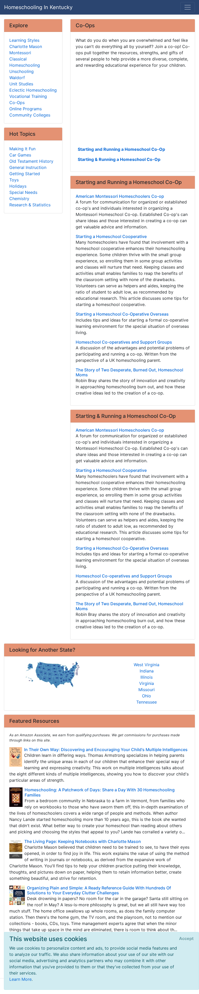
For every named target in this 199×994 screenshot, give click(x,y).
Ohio (146, 695)
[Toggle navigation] (187, 7)
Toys (14, 179)
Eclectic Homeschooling (33, 90)
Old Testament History (31, 161)
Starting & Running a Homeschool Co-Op (119, 159)
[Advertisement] (133, 106)
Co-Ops (17, 102)
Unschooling (21, 71)
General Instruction (27, 167)
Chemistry (19, 198)
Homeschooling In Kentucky (38, 7)
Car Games (20, 155)
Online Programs (25, 108)
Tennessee (146, 702)
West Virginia (146, 664)
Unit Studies (21, 83)
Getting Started (24, 173)
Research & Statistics (30, 204)
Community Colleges (29, 115)
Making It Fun (22, 148)
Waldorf (17, 77)
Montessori (20, 52)
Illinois (146, 677)
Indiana (147, 670)
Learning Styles (24, 40)
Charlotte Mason (25, 46)
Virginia (146, 683)
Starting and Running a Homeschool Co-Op (121, 149)
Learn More (20, 979)
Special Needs (23, 192)
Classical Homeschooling (24, 62)
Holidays (17, 186)
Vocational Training (28, 96)
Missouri (146, 689)
